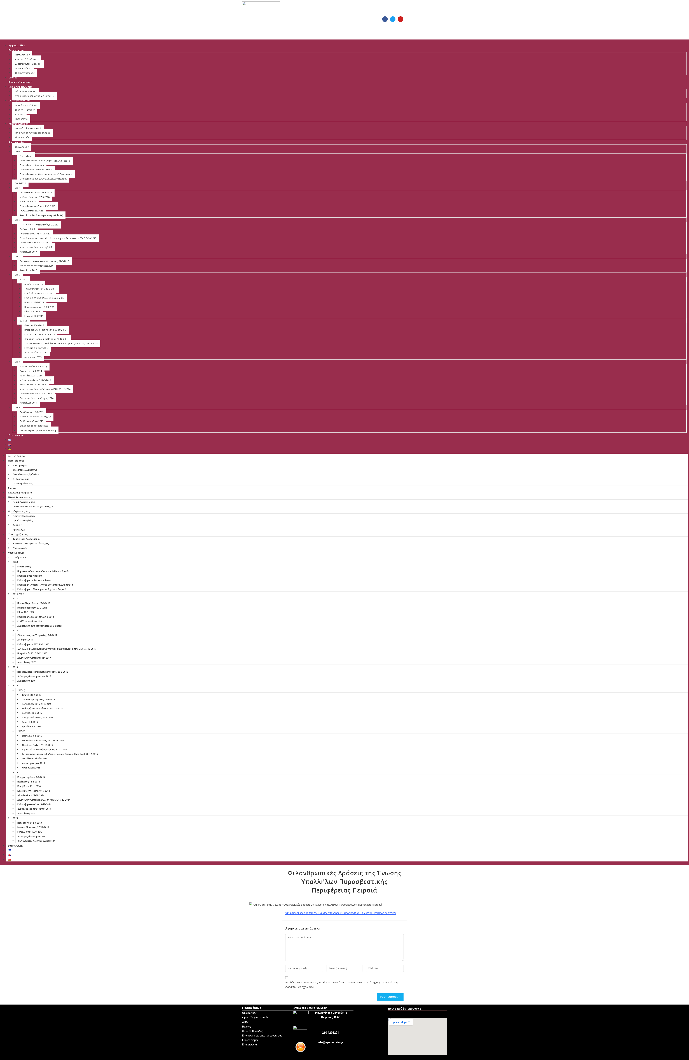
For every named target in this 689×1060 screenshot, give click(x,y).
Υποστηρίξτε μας (18, 123)
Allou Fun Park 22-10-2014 (33, 384)
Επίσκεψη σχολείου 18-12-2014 (36, 393)
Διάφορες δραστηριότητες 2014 (36, 398)
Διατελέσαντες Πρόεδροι (28, 63)
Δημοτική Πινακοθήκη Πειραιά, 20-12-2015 (46, 339)
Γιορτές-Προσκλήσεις (26, 105)
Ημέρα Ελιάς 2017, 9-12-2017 (34, 242)
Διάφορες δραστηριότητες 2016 (36, 265)
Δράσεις (19, 114)
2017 (17, 220)
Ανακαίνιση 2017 (28, 251)
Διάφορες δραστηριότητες (34, 425)
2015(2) (23, 320)
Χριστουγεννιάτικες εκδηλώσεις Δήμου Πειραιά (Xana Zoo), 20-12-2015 (61, 343)
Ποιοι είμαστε (16, 50)
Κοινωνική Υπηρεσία (20, 82)
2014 (17, 362)
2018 (17, 188)
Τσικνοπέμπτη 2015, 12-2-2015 (40, 288)
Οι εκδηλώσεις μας (19, 100)
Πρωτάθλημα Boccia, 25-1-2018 (36, 192)
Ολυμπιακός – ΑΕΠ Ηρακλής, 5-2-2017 (39, 224)
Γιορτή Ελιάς (26, 156)
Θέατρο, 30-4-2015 (34, 325)
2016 (17, 256)
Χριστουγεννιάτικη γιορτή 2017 (36, 247)
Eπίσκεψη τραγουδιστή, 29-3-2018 (37, 206)
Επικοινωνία (15, 435)
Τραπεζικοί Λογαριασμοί (28, 128)
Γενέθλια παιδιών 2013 (31, 421)
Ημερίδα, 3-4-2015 (33, 316)
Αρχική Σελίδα (16, 45)
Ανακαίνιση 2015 (33, 357)
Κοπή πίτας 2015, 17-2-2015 (38, 293)
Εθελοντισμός (22, 137)
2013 (17, 407)
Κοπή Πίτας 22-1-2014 (31, 375)
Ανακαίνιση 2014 (28, 402)
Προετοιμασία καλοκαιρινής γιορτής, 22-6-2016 (44, 261)
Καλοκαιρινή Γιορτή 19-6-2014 (35, 380)
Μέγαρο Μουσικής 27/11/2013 (35, 416)
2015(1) (23, 279)
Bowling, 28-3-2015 (34, 302)
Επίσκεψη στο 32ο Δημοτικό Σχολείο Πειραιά (43, 178)
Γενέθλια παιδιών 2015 (36, 348)
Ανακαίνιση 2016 (28, 270)
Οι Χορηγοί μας (23, 68)
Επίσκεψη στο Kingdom (32, 165)
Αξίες (245, 1022)
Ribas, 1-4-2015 (32, 311)
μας (280, 1035)
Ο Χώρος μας (22, 146)
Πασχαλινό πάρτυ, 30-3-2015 (39, 307)
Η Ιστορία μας (22, 54)
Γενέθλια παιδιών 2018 (31, 210)
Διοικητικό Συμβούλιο (26, 59)
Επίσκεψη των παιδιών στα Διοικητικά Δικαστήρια (46, 174)
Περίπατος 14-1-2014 (31, 371)
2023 (17, 151)
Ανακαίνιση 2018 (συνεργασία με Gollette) (41, 215)
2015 (17, 274)
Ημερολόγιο (21, 118)
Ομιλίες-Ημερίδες (252, 1031)
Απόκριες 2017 (27, 229)
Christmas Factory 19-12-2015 (39, 334)
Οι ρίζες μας (249, 1013)
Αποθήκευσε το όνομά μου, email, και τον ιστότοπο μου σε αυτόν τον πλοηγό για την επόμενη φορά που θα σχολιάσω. (341, 985)
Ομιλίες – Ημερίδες (25, 109)
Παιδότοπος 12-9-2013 (32, 412)
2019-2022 (20, 183)
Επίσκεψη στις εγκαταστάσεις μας (32, 132)
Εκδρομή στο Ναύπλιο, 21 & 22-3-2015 (44, 297)
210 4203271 (330, 1032)
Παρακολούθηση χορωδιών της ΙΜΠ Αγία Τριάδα (45, 160)
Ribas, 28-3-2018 (28, 201)
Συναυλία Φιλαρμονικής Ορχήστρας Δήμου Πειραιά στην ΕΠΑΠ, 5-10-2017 (58, 238)
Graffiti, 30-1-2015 (33, 284)
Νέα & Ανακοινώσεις (20, 86)
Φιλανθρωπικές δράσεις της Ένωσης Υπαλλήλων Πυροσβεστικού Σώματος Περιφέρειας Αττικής (340, 913)
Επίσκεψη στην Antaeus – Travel (36, 169)
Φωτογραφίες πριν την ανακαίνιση (38, 430)
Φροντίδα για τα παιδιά (255, 1017)
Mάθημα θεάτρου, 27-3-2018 (35, 197)
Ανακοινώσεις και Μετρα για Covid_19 (34, 95)
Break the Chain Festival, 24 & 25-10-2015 (45, 329)
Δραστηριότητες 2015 (35, 352)
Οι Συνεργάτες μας (24, 72)
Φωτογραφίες (16, 142)
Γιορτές (246, 1026)
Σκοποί (12, 77)
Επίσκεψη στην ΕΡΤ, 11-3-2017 (35, 233)
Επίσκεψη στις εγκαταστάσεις (259, 1035)
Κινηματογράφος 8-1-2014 (33, 366)
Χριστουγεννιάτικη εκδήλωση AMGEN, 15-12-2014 (45, 389)
